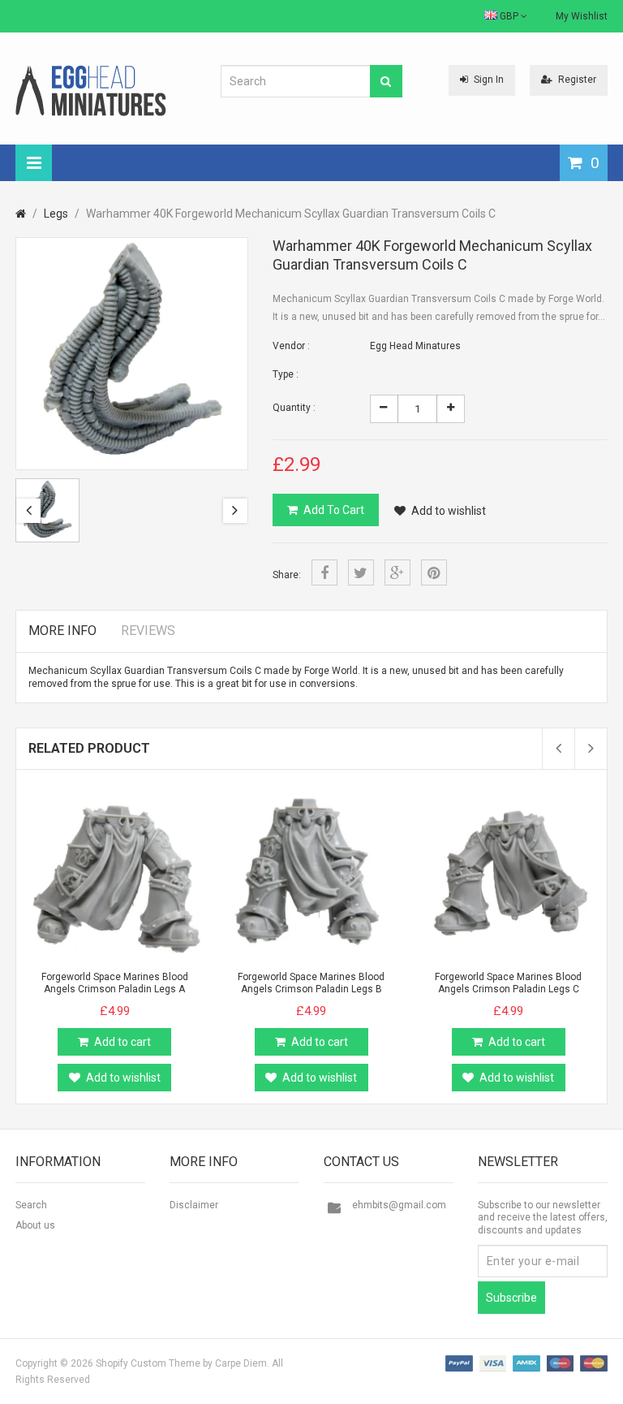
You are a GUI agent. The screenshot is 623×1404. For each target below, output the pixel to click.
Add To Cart (333, 509)
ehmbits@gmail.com (399, 1205)
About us (35, 1225)
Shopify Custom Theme (148, 1363)
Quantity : (294, 407)
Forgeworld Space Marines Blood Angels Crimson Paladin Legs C (508, 983)
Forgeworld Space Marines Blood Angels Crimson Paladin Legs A (114, 983)
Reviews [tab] (148, 630)
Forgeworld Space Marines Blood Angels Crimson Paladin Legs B (311, 983)
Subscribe (511, 1297)
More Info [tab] (62, 630)
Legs (56, 213)
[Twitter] (361, 572)
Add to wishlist (448, 510)
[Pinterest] (434, 572)
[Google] (397, 572)
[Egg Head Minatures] (90, 90)
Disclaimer (194, 1205)
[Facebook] (324, 572)
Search (31, 1205)
